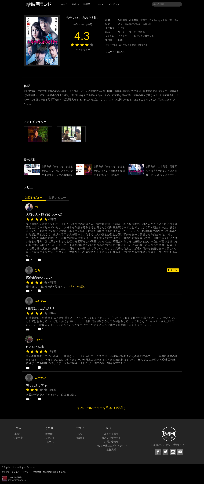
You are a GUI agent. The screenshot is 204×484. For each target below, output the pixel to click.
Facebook (158, 452)
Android (80, 437)
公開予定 (18, 437)
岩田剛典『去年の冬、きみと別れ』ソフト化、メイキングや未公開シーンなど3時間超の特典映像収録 (57, 171)
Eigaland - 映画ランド (39, 4)
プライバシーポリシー (21, 471)
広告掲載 (111, 449)
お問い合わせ (111, 441)
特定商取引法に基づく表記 (54, 471)
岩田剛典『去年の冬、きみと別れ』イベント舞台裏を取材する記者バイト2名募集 (109, 170)
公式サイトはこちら (115, 51)
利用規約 (37, 471)
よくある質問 (111, 433)
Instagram (173, 452)
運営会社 (5, 471)
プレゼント (113, 4)
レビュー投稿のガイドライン (111, 445)
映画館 (87, 4)
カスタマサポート (111, 437)
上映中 (18, 433)
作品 (74, 4)
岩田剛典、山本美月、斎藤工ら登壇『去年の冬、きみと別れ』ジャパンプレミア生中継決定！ (161, 171)
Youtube (180, 452)
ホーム (64, 4)
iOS (80, 433)
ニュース (99, 4)
